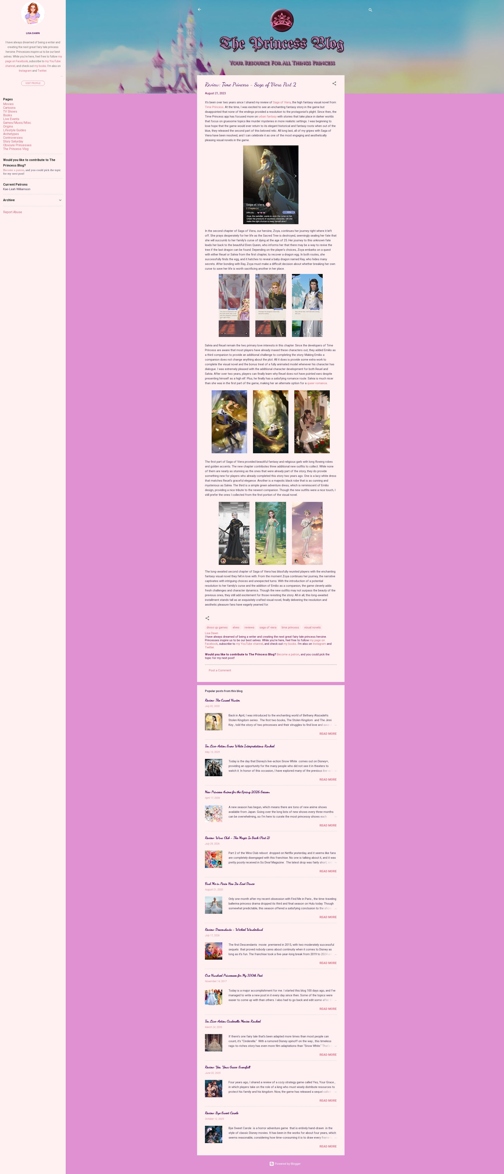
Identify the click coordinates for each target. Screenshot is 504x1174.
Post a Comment (220, 670)
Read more (328, 733)
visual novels (312, 627)
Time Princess (214, 107)
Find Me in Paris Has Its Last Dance (229, 883)
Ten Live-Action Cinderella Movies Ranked (233, 1021)
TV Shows (10, 111)
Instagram (319, 644)
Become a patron (288, 654)
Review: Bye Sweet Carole (221, 1113)
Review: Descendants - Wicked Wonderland (234, 929)
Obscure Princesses (17, 145)
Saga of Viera (282, 102)
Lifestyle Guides (14, 130)
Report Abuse (12, 212)
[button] (334, 84)
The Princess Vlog (16, 149)
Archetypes (11, 134)
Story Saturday (13, 141)
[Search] (370, 11)
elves (236, 627)
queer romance (317, 383)
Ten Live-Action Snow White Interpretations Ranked (239, 746)
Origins (8, 126)
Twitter (209, 647)
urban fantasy (268, 116)
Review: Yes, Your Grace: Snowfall (227, 1067)
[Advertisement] (360, 134)
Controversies (13, 138)
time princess (290, 627)
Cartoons (9, 108)
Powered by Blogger (287, 1164)
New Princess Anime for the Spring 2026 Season (237, 792)
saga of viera (267, 627)
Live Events (11, 119)
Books (7, 115)
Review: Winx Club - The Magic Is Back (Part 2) (237, 837)
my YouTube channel (249, 644)
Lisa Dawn (33, 33)
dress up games (217, 627)
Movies (8, 104)
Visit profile (33, 83)
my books (290, 644)
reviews (249, 627)
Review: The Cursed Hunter (222, 700)
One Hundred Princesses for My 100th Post (234, 975)
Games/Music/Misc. (17, 123)
